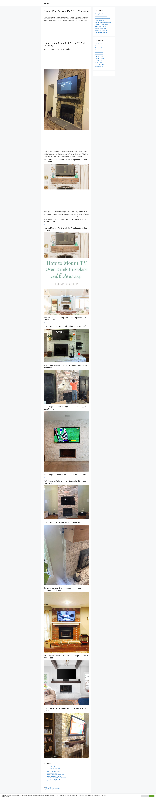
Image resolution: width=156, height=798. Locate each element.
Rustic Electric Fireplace (101, 32)
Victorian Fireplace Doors (101, 30)
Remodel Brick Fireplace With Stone (55, 774)
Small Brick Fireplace (52, 773)
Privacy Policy (98, 3)
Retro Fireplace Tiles (100, 20)
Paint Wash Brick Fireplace (53, 780)
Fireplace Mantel (99, 54)
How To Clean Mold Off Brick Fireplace (56, 777)
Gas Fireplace (98, 62)
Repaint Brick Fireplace (52, 770)
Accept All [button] (152, 795)
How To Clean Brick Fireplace (54, 771)
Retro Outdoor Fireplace (101, 16)
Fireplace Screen (99, 56)
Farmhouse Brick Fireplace (53, 768)
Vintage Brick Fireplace (52, 766)
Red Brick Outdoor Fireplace (54, 776)
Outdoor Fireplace (99, 64)
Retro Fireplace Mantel (100, 26)
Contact (91, 3)
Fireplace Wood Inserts (100, 28)
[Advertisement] (66, 32)
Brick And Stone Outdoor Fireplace (52, 789)
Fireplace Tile (98, 60)
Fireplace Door (98, 50)
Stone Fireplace (99, 66)
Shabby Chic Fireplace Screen (102, 24)
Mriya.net (47, 3)
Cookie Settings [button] (145, 795)
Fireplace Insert (99, 52)
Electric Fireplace (99, 47)
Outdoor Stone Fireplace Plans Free (52, 788)
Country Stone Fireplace (101, 14)
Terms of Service (107, 3)
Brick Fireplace (48, 787)
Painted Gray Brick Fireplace (54, 779)
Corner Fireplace (99, 45)
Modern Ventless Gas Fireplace (102, 18)
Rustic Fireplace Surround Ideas (103, 22)
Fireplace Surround (99, 58)
